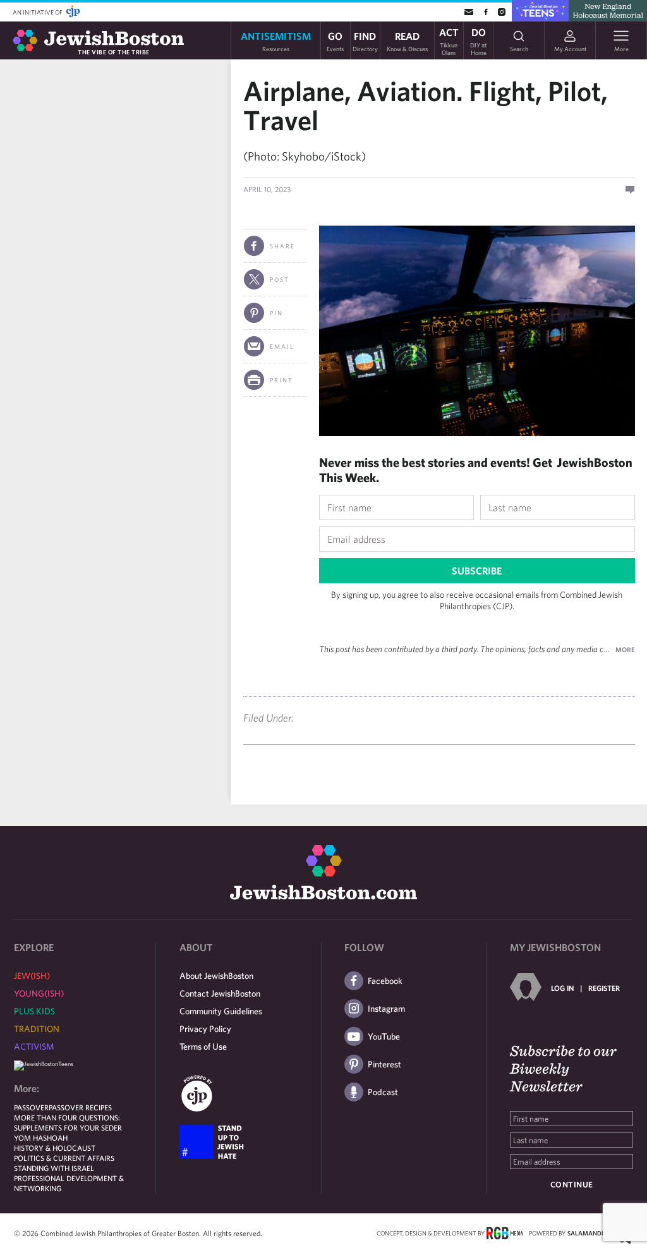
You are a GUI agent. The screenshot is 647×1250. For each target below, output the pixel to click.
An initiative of (38, 12)
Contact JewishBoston (219, 993)
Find (365, 40)
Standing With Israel (54, 1167)
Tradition (36, 1029)
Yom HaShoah (41, 1137)
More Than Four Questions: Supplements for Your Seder (68, 1122)
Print (281, 380)
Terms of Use (203, 1046)
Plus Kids (34, 1011)
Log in (562, 987)
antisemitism (276, 40)
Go (335, 40)
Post (279, 279)
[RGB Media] (505, 1232)
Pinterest (384, 1064)
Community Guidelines (220, 1011)
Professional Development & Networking (69, 1183)
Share (282, 246)
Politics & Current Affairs (64, 1157)
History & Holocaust (54, 1147)
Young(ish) (39, 993)
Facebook (385, 981)
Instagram (386, 1009)
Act (449, 40)
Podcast (383, 1092)
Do (478, 40)
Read (407, 40)
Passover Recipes (80, 1107)
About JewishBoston (216, 976)
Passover (31, 1107)
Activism (34, 1046)
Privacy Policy (205, 1029)
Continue (571, 1184)
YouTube (384, 1036)
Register (604, 987)
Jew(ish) (32, 976)
